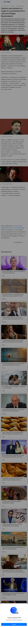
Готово (14, 624)
